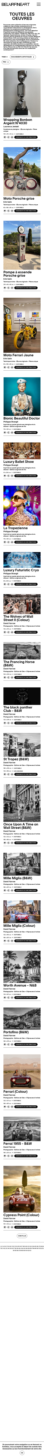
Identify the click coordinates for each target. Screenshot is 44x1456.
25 (35, 1246)
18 (23, 1246)
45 (28, 1248)
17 (21, 1246)
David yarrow (9, 623)
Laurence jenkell (11, 127)
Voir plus (22, 1236)
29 (43, 1246)
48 (33, 1248)
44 (26, 1248)
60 (25, 1250)
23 (32, 1246)
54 (13, 1250)
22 (30, 1246)
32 (4, 1248)
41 (21, 1248)
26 (37, 1246)
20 (27, 1246)
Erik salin (7, 202)
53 (43, 1248)
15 (18, 1246)
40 (19, 1248)
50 (37, 1248)
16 (20, 1246)
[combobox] (23, 57)
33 (6, 1248)
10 (10, 1246)
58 (21, 1250)
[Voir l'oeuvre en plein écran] (12, 137)
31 (3, 1248)
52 (41, 1248)
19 (25, 1246)
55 (15, 1250)
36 (12, 1248)
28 (41, 1246)
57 (19, 1250)
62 (28, 1250)
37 (14, 1248)
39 (17, 1248)
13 (15, 1246)
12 (13, 1246)
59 (23, 1250)
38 (15, 1248)
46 (30, 1248)
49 (35, 1248)
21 (28, 1246)
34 (8, 1248)
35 (10, 1248)
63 (30, 1250)
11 (12, 1246)
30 (1, 1248)
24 (33, 1246)
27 (39, 1246)
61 (26, 1250)
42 (23, 1248)
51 (39, 1248)
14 (17, 1246)
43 (24, 1248)
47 (32, 1248)
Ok (22, 1453)
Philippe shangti (10, 422)
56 (17, 1250)
